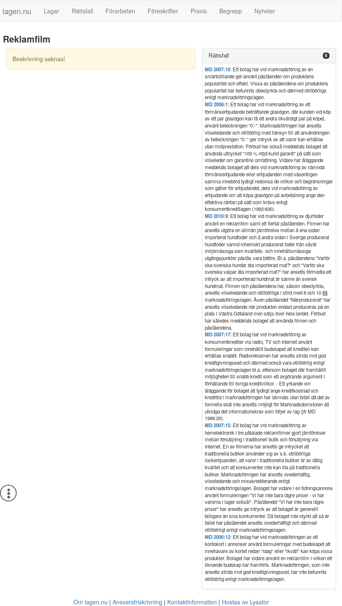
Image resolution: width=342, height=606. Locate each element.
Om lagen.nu (90, 602)
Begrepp (230, 11)
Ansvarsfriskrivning (137, 602)
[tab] (269, 55)
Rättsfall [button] (219, 55)
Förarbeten (120, 11)
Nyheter (264, 11)
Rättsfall (82, 11)
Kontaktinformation (192, 602)
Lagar (51, 11)
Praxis (199, 11)
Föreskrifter (163, 11)
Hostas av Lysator (245, 602)
